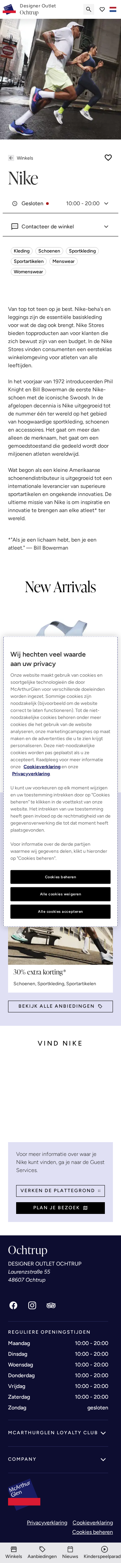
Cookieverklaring (93, 1522)
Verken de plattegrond (58, 1190)
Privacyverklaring (47, 1522)
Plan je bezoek (56, 1208)
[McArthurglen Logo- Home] (9, 9)
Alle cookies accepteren (60, 911)
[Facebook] (13, 1305)
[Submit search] (88, 9)
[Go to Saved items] (102, 9)
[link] (38, 9)
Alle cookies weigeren (60, 894)
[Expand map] (60, 1100)
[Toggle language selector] (113, 9)
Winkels (25, 158)
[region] (60, 781)
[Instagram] (32, 1305)
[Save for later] (108, 157)
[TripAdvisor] (51, 1305)
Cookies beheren (92, 1532)
